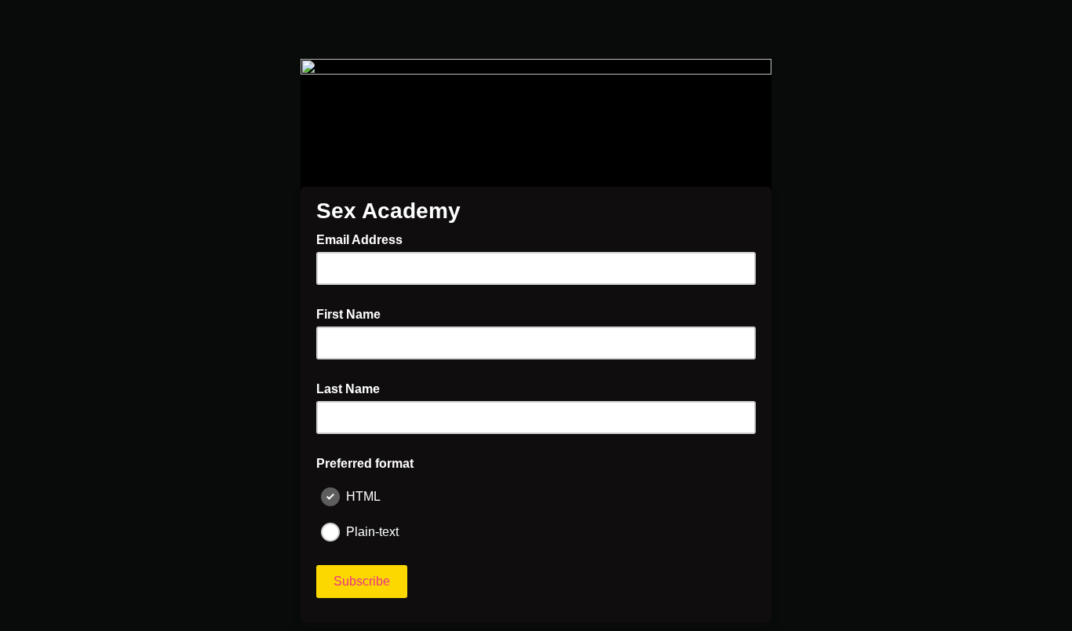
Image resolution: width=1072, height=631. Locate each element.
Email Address (364, 238)
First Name (348, 314)
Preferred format (365, 463)
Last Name (348, 389)
